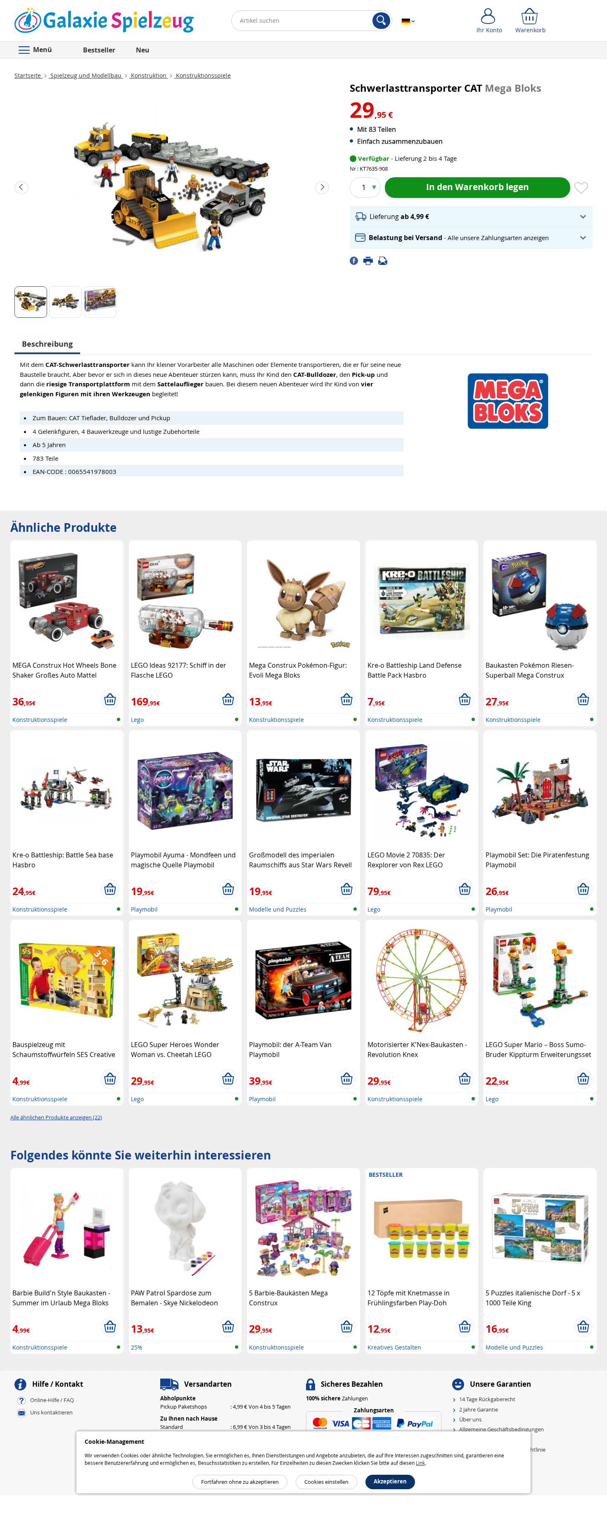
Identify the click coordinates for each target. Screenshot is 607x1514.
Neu (142, 50)
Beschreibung (47, 344)
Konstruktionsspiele (202, 75)
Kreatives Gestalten (394, 1347)
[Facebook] (356, 260)
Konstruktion (148, 75)
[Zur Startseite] (104, 22)
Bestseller (99, 50)
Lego (137, 720)
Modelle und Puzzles (277, 909)
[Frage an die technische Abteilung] (385, 260)
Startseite (28, 75)
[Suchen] (381, 20)
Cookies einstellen (326, 1481)
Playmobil (144, 909)
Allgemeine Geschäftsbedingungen (501, 1429)
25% (136, 1347)
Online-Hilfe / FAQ (52, 1400)
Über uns (470, 1419)
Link (420, 1462)
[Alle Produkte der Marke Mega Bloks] (508, 397)
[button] (471, 216)
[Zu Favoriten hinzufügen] (581, 188)
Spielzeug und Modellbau (86, 75)
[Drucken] (370, 260)
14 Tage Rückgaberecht (487, 1399)
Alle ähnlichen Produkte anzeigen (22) (56, 1117)
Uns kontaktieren (51, 1412)
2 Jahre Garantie (478, 1409)
